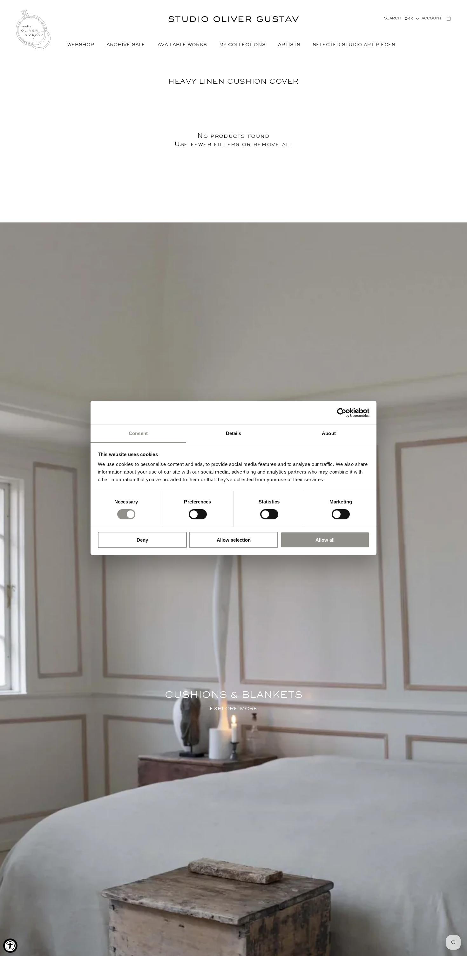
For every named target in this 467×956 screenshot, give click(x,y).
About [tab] (329, 433)
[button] (83, 45)
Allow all (325, 540)
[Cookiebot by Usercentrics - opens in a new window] (341, 412)
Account (432, 18)
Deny (142, 540)
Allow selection (234, 540)
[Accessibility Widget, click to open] (10, 945)
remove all (273, 144)
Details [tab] (233, 433)
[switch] (198, 514)
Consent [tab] (138, 433)
